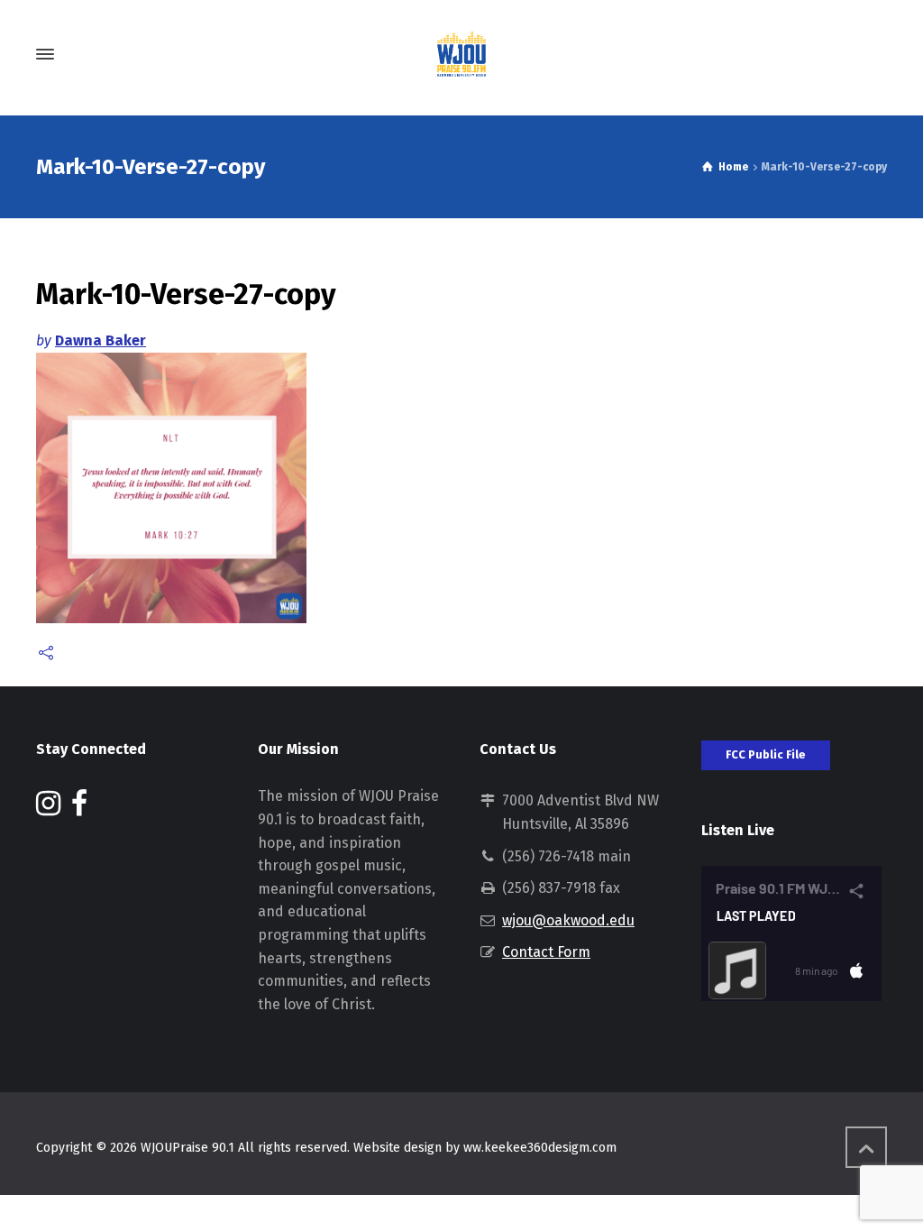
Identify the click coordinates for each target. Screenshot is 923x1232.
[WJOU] (461, 54)
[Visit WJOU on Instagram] (48, 808)
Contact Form (546, 952)
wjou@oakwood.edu (568, 920)
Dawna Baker (100, 340)
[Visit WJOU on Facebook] (79, 808)
